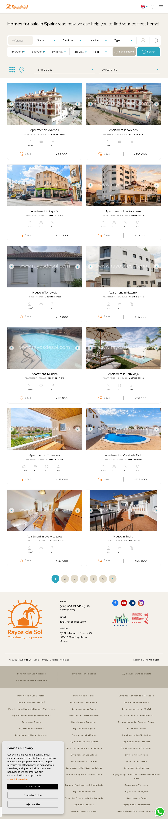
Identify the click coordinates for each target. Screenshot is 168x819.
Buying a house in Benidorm (136, 804)
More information (17, 779)
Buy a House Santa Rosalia (31, 728)
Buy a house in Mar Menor (136, 702)
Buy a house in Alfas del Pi (84, 761)
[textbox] (47, 40)
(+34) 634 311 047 (71, 606)
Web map (64, 659)
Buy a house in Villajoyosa (136, 768)
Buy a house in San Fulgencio (84, 741)
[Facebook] (115, 603)
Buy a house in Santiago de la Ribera (84, 748)
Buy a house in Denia (136, 798)
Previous (10, 104)
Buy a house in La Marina (84, 735)
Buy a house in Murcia (83, 695)
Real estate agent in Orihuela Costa (84, 774)
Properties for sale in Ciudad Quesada (84, 798)
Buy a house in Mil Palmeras (136, 741)
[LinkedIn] (132, 603)
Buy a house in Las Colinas (84, 755)
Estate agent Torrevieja (136, 785)
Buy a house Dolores (136, 728)
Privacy (44, 659)
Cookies (54, 659)
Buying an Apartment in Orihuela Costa (84, 785)
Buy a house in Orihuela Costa (136, 673)
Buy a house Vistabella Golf (31, 702)
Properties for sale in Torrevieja (31, 680)
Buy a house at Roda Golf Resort (136, 748)
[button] (161, 6)
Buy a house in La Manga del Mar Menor (31, 715)
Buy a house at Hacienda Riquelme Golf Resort (31, 709)
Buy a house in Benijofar (136, 791)
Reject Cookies (33, 804)
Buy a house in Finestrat (84, 673)
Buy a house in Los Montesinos (136, 735)
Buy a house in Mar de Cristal (136, 709)
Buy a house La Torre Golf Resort (136, 715)
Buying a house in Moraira (83, 811)
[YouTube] (124, 603)
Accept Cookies (32, 786)
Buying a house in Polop (136, 755)
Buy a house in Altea (84, 804)
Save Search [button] (126, 51)
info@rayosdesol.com (73, 621)
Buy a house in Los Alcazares (31, 673)
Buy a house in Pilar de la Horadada (136, 695)
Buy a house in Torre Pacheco (84, 715)
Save (28, 154)
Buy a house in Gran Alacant (84, 702)
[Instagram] (141, 603)
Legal (37, 659)
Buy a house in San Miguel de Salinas (84, 768)
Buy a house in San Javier (83, 722)
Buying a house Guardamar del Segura (136, 811)
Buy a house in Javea (136, 761)
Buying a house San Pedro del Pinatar (136, 722)
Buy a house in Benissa (84, 791)
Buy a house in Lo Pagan (84, 709)
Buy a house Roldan (31, 722)
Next (78, 104)
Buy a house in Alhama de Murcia (31, 735)
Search (151, 51)
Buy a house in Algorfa (84, 728)
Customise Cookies (33, 795)
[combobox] (46, 40)
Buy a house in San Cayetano (31, 695)
